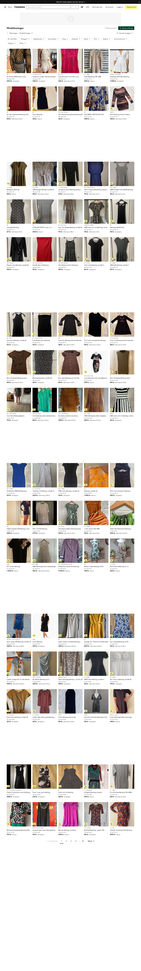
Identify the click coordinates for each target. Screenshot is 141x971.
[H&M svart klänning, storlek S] (96, 663)
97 (83, 841)
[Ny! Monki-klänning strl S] (45, 663)
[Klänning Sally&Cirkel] (122, 211)
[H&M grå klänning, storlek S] (122, 249)
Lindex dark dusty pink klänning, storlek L (43, 717)
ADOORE (118, 74)
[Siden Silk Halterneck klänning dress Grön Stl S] (122, 513)
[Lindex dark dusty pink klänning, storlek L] (45, 701)
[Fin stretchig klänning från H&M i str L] (122, 776)
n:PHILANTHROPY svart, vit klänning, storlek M (42, 227)
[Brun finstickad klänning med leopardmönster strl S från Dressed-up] (19, 362)
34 (7, 489)
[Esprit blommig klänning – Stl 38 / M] (70, 663)
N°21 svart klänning (13, 566)
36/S (34, 413)
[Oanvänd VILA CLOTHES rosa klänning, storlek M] (70, 61)
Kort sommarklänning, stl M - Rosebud (119, 642)
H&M (87, 74)
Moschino (90, 376)
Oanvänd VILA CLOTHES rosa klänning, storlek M (68, 77)
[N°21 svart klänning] (19, 551)
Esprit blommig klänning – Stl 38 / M (70, 679)
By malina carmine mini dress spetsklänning (68, 416)
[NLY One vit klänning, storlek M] (122, 663)
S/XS (59, 715)
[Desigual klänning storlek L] (96, 776)
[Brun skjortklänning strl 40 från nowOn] (70, 362)
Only (87, 263)
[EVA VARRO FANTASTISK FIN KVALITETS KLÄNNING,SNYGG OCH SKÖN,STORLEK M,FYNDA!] (96, 98)
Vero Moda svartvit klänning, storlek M (68, 265)
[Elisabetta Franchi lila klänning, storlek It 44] (70, 551)
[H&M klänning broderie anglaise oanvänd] (96, 400)
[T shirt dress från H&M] (96, 513)
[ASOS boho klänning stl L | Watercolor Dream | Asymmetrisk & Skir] (122, 551)
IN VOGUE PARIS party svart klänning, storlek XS (16, 77)
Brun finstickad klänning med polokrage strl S (120, 378)
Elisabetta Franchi (67, 564)
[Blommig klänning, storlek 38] (45, 362)
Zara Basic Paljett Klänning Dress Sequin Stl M (69, 529)
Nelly (114, 677)
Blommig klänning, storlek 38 (42, 378)
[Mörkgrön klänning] (19, 174)
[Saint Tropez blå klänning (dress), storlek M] (96, 174)
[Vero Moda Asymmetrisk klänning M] (70, 98)
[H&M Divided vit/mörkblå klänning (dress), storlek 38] (122, 174)
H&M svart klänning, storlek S (94, 679)
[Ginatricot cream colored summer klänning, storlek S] (45, 61)
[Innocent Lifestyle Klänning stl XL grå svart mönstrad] (96, 701)
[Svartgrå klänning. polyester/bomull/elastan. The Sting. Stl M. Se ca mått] (19, 211)
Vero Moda (64, 112)
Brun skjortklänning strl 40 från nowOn (68, 378)
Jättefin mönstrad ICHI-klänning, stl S (122, 830)
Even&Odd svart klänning (41, 340)
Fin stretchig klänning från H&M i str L (121, 792)
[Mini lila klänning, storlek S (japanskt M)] (70, 814)
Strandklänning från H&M (92, 77)
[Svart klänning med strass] (70, 701)
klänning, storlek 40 (91, 491)
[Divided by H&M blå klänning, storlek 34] (19, 475)
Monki (39, 413)
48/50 (112, 112)
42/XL (86, 715)
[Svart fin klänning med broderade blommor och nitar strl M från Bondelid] (122, 324)
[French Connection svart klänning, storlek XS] (19, 776)
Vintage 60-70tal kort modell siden (96, 642)
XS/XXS (86, 225)
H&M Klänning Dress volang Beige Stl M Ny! (44, 567)
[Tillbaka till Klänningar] (7, 33)
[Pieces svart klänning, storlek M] (19, 249)
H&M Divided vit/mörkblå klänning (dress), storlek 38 (121, 190)
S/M (8, 564)
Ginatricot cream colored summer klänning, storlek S (44, 77)
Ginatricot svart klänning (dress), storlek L (69, 190)
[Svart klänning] (45, 98)
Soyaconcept (39, 828)
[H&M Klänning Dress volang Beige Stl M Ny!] (45, 551)
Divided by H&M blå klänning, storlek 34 (17, 491)
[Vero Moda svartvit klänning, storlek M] (70, 249)
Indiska (88, 828)
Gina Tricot (38, 74)
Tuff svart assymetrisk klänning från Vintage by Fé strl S (94, 340)
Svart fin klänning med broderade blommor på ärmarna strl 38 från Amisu (69, 340)
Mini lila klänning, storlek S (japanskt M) (67, 830)
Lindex (37, 715)
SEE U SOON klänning (40, 529)
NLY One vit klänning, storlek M (120, 679)
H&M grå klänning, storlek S (119, 265)
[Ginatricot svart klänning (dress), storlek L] (70, 174)
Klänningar (13, 33)
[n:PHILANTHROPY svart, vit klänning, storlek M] (45, 211)
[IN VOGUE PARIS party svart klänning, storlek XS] (19, 61)
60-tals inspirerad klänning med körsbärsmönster (17, 115)
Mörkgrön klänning (13, 189)
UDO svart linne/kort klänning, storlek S (120, 491)
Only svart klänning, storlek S (94, 265)
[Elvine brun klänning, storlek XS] (19, 701)
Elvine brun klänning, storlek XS (17, 717)
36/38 (8, 639)
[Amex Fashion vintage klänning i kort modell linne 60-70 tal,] (70, 626)
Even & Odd (38, 263)
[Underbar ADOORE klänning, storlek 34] (122, 61)
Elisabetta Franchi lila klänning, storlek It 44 (68, 567)
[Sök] (70, 7)
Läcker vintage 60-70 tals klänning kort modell (19, 679)
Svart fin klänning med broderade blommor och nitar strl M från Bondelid (121, 340)
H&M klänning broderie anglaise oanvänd (95, 416)
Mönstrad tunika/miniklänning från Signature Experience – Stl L (18, 830)
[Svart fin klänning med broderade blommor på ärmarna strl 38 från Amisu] (70, 324)
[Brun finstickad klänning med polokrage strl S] (122, 362)
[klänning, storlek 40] (96, 475)
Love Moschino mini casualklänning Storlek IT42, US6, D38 (96, 378)
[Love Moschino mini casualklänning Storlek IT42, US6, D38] (96, 362)
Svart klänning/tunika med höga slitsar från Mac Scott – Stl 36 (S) (121, 717)
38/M (60, 677)
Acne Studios (16, 639)
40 (59, 376)
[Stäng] (139, 2)
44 (59, 564)
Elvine (12, 715)
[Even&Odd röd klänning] (45, 249)
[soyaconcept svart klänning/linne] (45, 814)
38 (111, 187)
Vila (62, 74)
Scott (116, 715)
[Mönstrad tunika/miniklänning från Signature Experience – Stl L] (19, 814)
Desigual (89, 790)
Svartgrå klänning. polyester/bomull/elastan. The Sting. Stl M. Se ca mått (17, 227)
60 (59, 639)
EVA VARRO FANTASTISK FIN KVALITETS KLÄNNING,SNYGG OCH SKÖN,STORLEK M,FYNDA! (95, 115)
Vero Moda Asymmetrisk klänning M (70, 114)
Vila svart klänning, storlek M (16, 340)
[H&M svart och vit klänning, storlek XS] (96, 211)
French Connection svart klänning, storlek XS (18, 792)
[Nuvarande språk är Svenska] (82, 7)
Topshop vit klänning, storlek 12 (43, 491)
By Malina (65, 413)
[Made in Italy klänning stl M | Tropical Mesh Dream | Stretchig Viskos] (96, 551)
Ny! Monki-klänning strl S (41, 679)
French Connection (15, 790)
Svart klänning (37, 114)
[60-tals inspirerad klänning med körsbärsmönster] (19, 98)
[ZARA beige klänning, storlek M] (45, 174)
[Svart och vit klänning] (70, 776)
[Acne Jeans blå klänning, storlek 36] (19, 626)
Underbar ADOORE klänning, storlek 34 (119, 77)
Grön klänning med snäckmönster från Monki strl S (44, 416)
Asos (113, 564)
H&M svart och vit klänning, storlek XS (96, 227)
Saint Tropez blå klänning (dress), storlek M (95, 190)
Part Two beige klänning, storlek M (70, 227)
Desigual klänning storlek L (93, 792)
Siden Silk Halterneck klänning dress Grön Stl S (120, 529)
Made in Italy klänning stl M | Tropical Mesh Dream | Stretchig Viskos (95, 567)
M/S (59, 828)
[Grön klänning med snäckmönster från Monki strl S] (45, 400)
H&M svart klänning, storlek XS (68, 491)
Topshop (37, 489)
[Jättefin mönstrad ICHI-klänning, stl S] (122, 814)
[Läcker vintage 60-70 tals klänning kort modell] (19, 663)
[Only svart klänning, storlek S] (96, 249)
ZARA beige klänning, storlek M (43, 189)
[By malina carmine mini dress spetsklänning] (70, 400)
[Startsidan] (19, 7)
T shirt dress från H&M (92, 529)
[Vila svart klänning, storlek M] (19, 324)
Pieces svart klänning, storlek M (17, 265)
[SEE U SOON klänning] (45, 513)
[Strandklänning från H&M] (96, 61)
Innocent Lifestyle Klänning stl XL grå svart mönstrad (95, 717)
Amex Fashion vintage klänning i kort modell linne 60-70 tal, (69, 642)
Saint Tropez (90, 187)
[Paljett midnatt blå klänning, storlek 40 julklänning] (19, 513)
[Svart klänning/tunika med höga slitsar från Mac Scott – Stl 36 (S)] (122, 701)
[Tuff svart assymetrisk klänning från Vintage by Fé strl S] (96, 324)
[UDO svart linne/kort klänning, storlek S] (122, 475)
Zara (36, 187)
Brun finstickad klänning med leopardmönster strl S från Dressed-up (16, 378)
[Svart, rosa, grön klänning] (45, 776)
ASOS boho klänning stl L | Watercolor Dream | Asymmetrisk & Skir (122, 567)
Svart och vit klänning (65, 792)
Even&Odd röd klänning (41, 265)
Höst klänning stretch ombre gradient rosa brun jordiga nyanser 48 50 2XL (122, 115)
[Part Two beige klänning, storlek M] (70, 211)
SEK (87, 7)
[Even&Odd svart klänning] (45, 324)
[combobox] (50, 7)
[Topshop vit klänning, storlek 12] (45, 475)
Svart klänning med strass (67, 717)
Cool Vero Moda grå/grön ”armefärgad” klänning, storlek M (18, 416)
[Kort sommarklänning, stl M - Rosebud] (122, 626)
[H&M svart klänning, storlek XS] (70, 475)
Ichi (113, 828)
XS (7, 74)
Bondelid (115, 338)
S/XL (34, 639)
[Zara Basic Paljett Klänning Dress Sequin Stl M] (70, 513)
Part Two (63, 225)
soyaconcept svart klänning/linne (44, 830)
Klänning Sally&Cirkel (117, 227)
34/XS (112, 74)
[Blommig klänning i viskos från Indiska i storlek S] (96, 814)
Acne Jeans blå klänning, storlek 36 (19, 642)
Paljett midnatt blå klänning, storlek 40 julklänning (19, 529)
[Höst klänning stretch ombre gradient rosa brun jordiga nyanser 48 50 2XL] (122, 98)
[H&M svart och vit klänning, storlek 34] (122, 400)
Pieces (11, 263)
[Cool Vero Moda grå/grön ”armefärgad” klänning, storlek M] (19, 400)
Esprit (65, 677)
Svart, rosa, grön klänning (41, 792)
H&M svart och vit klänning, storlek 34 (122, 416)
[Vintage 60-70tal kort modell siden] (96, 626)
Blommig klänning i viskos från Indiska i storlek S (94, 830)
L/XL (59, 413)
